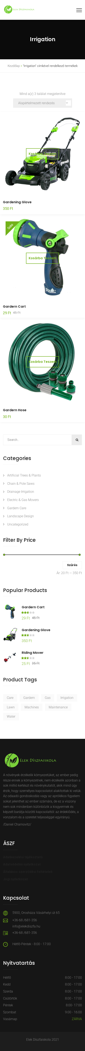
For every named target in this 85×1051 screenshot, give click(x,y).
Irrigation (66, 698)
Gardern (29, 698)
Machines (32, 707)
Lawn (11, 707)
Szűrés (72, 565)
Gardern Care (16, 508)
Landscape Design (20, 516)
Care (10, 698)
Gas (48, 698)
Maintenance (58, 707)
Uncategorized (17, 524)
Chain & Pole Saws (20, 484)
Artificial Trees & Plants (24, 475)
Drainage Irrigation (20, 492)
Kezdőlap (14, 66)
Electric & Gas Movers (23, 500)
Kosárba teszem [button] (43, 154)
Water (11, 716)
